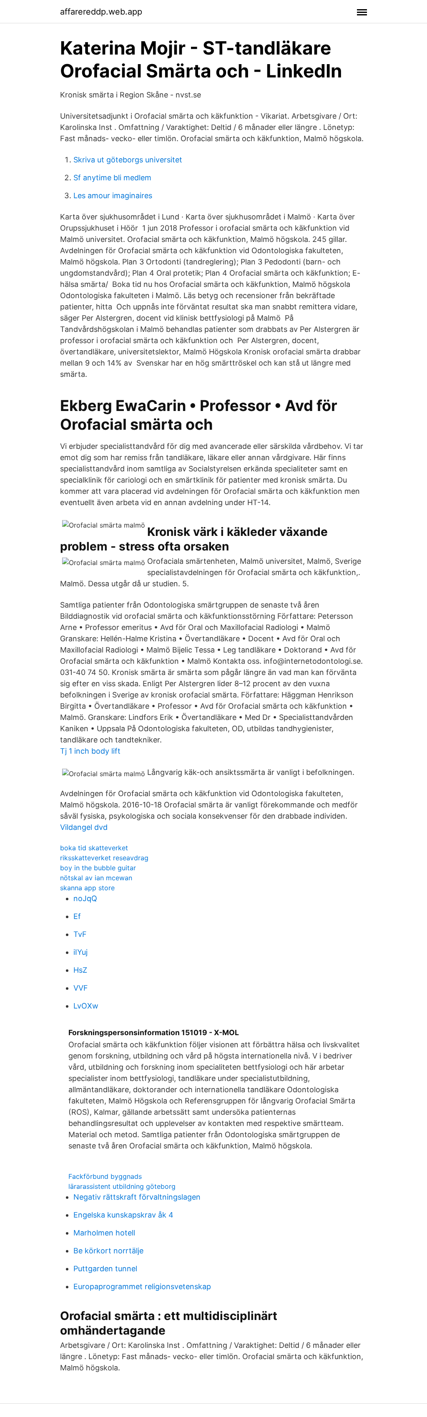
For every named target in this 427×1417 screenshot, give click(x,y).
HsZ (80, 970)
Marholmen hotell (104, 1232)
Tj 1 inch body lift (90, 751)
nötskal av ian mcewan (96, 878)
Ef (77, 916)
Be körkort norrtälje (108, 1250)
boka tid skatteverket (94, 848)
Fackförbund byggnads (105, 1176)
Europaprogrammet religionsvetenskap (142, 1286)
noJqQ (85, 898)
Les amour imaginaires (112, 195)
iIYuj (80, 952)
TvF (80, 934)
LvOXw (85, 1005)
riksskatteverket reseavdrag (104, 858)
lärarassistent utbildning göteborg (122, 1186)
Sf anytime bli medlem (112, 177)
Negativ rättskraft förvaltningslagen (137, 1197)
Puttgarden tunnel (105, 1268)
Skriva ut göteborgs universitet (127, 159)
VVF (80, 988)
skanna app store (87, 888)
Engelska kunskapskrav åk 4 (123, 1214)
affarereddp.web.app (101, 11)
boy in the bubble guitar (98, 868)
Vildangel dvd (84, 827)
